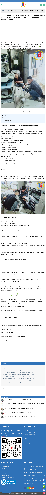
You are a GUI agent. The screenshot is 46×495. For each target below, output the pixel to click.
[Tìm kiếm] (44, 5)
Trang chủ (3, 10)
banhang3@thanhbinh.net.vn (32, 484)
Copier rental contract (8, 120)
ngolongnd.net (34, 493)
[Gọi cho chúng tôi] (28, 488)
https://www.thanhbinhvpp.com (33, 481)
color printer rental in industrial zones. (9, 390)
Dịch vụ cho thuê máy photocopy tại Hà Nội (12, 382)
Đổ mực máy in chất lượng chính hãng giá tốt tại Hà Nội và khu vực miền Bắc (19, 374)
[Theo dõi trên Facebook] (25, 488)
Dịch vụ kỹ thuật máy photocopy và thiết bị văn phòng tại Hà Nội (16, 376)
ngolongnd (12, 21)
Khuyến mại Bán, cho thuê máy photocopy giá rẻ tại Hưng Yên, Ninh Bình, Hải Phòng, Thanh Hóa (23, 368)
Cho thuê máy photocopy (7, 468)
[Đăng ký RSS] (30, 488)
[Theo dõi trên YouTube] (33, 488)
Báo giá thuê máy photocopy (8, 477)
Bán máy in (4, 473)
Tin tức (8, 10)
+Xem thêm (4, 436)
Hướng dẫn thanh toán (30, 434)
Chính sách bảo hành (29, 436)
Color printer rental (23, 388)
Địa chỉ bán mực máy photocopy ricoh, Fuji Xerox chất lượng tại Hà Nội (18, 372)
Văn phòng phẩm (5, 466)
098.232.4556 (38, 480)
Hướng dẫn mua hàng (30, 432)
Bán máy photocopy (6, 470)
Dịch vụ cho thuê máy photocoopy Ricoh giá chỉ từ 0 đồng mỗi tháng (17, 370)
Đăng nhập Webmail (29, 443)
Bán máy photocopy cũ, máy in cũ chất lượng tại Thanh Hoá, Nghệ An (17, 365)
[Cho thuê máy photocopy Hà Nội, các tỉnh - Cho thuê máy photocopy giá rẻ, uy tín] (23, 5)
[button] (1, 4)
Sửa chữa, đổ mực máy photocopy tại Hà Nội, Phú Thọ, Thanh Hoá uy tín (18, 378)
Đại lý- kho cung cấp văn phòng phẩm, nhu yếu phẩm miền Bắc (17, 412)
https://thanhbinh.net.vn (28, 483)
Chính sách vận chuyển (30, 441)
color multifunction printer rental (10, 388)
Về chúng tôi (27, 430)
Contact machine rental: (8, 121)
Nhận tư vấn (6, 491)
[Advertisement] (23, 33)
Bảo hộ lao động (5, 475)
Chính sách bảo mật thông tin (31, 438)
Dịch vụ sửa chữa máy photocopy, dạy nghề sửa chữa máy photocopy (18, 384)
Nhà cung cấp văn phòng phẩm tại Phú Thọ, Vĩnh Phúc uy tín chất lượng (18, 380)
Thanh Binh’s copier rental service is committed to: (13, 118)
